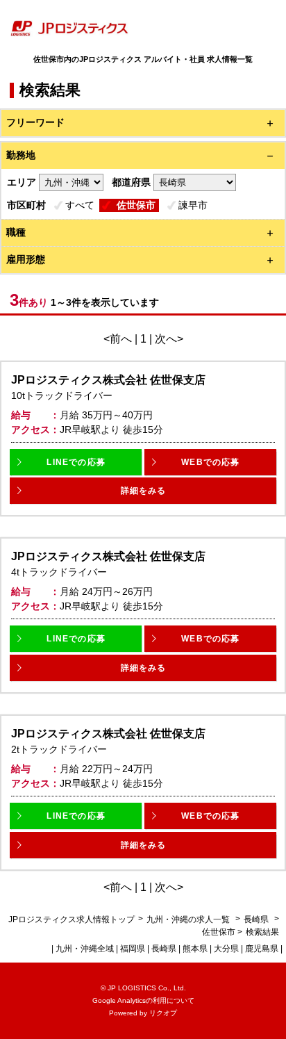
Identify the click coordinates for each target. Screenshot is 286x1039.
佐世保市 (136, 205)
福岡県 (132, 949)
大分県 (226, 949)
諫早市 (193, 205)
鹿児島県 (261, 949)
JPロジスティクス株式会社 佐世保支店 (108, 380)
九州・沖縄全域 (85, 949)
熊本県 (195, 949)
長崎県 (256, 919)
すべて (79, 205)
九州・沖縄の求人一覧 (189, 919)
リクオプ (163, 1013)
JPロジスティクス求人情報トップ (71, 919)
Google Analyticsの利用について (143, 1000)
